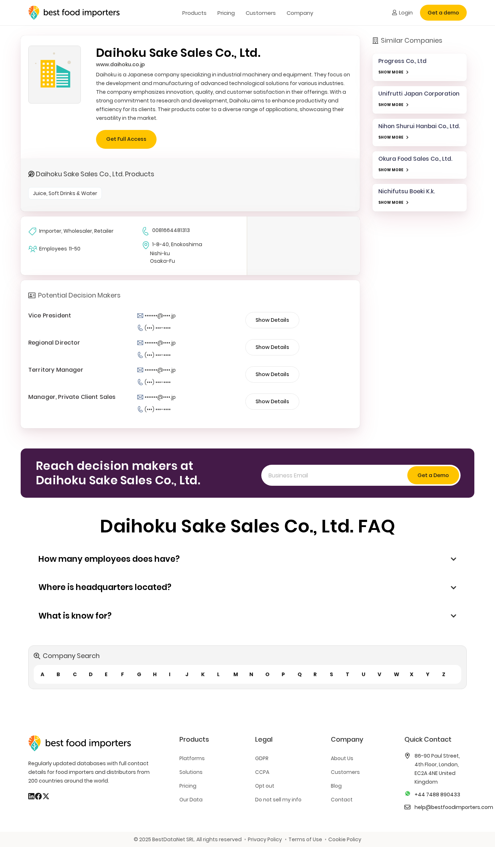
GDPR (262, 758)
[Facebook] (38, 796)
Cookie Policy (344, 839)
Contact (342, 799)
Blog (336, 785)
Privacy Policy (265, 839)
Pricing (187, 785)
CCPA (262, 772)
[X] (46, 796)
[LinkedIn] (31, 796)
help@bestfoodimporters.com (454, 807)
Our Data (191, 799)
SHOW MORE (390, 72)
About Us (342, 758)
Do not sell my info (278, 799)
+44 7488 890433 (437, 794)
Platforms (192, 758)
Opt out (264, 785)
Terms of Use (305, 839)
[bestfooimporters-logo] (74, 12)
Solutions (191, 772)
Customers (345, 772)
